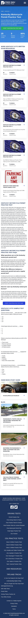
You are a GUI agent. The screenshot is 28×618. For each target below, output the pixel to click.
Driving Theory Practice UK (8, 594)
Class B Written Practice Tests (14, 545)
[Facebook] (12, 508)
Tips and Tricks (14, 574)
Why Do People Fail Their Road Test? (14, 583)
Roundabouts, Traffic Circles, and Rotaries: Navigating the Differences (14, 417)
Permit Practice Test (14, 517)
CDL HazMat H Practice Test (14, 553)
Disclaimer (14, 606)
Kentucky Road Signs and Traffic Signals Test (14, 185)
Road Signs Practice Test (14, 531)
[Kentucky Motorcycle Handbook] (14, 390)
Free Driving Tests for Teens (14, 520)
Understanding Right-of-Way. (14, 581)
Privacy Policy (14, 603)
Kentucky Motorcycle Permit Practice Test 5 (14, 154)
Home (2, 11)
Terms (14, 609)
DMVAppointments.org (7, 586)
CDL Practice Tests (14, 538)
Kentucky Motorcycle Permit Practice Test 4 (14, 124)
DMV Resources (14, 569)
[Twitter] (16, 508)
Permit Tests (4, 591)
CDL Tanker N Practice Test (14, 561)
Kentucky (7, 11)
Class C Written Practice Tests (14, 547)
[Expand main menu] (25, 3)
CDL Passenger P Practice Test (14, 555)
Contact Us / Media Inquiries (14, 600)
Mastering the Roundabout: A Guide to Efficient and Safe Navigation (14, 446)
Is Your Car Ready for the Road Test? (14, 578)
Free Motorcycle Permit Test (14, 528)
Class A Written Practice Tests (14, 542)
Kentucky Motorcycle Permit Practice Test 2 (14, 63)
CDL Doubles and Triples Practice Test (14, 550)
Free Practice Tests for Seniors (14, 522)
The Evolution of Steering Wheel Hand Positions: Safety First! (14, 475)
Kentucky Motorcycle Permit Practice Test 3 (14, 93)
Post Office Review (6, 597)
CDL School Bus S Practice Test (14, 558)
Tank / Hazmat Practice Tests (14, 564)
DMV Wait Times (5, 588)
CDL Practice (14, 533)
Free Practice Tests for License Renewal (14, 525)
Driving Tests (14, 513)
